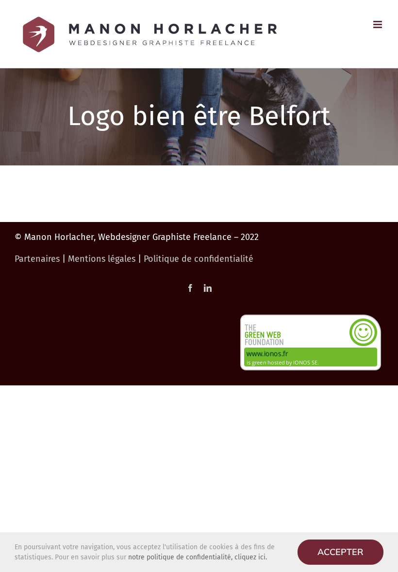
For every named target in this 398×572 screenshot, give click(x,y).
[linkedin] (208, 288)
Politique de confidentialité (198, 259)
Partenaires (37, 259)
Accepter (340, 551)
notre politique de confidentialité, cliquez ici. (197, 557)
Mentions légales (101, 259)
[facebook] (190, 288)
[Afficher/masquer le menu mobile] (378, 24)
